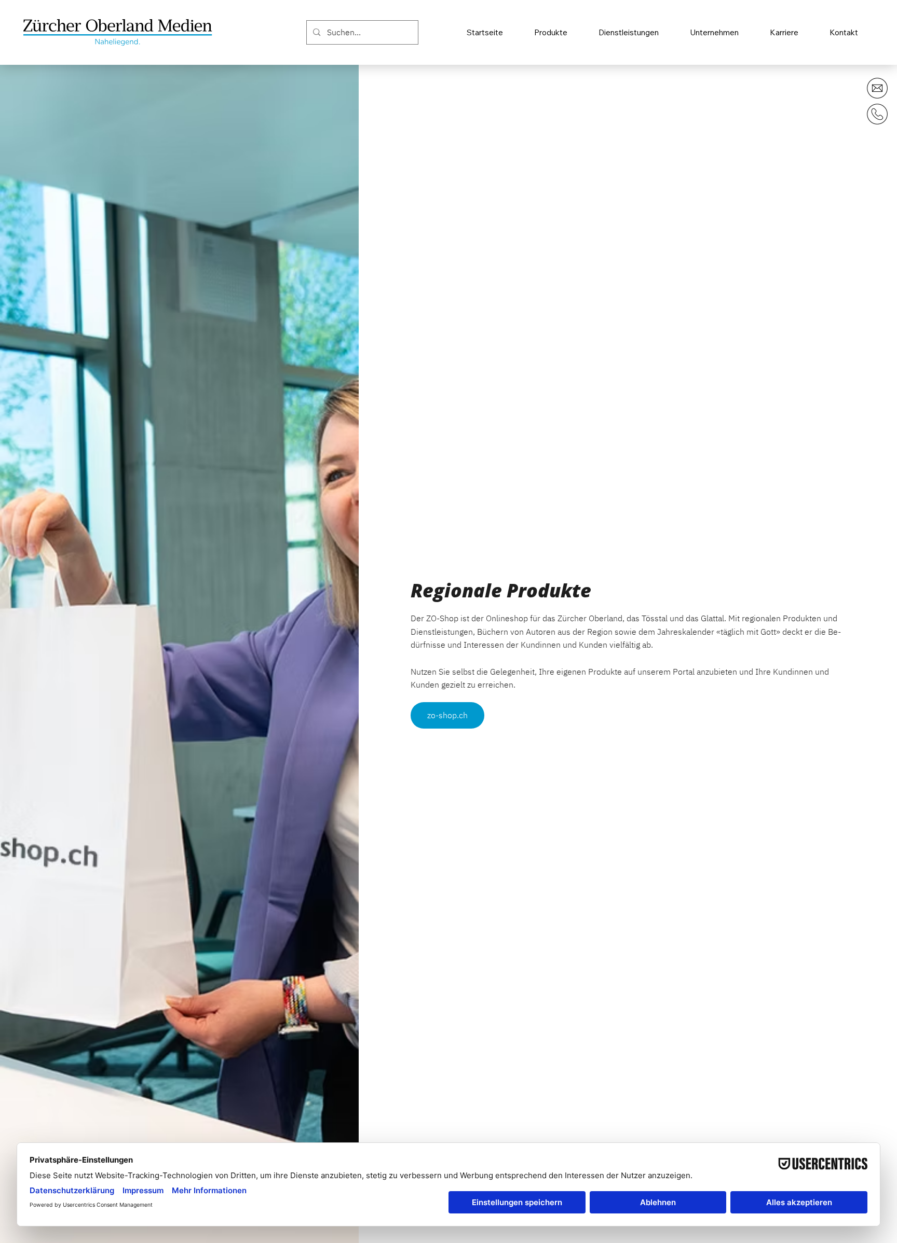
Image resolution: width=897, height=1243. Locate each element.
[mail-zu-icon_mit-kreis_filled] (877, 88)
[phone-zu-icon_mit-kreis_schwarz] (877, 114)
